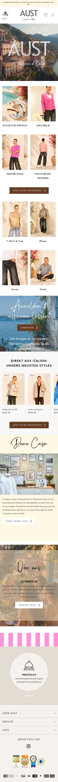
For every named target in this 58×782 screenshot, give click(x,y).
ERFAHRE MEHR (27, 605)
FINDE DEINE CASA (17, 521)
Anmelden (27, 327)
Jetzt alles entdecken (27, 190)
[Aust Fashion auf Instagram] (29, 746)
